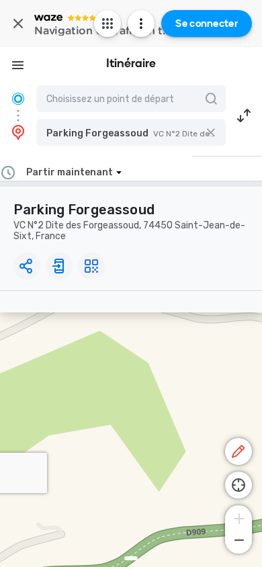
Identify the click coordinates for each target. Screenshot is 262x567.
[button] (131, 132)
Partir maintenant (69, 172)
